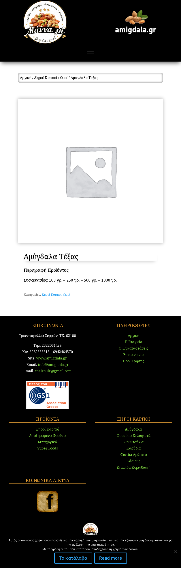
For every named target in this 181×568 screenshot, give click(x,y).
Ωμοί (64, 77)
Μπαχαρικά (47, 442)
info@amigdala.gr (53, 364)
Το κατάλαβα (73, 558)
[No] (175, 551)
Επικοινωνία (133, 354)
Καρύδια (133, 448)
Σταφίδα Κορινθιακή (134, 467)
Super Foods (47, 448)
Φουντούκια (133, 442)
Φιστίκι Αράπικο (133, 454)
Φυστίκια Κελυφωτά (134, 435)
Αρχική (25, 77)
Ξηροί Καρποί (45, 77)
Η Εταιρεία (133, 341)
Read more (110, 558)
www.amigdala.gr (51, 358)
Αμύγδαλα (133, 429)
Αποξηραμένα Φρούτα (47, 435)
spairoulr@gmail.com (53, 371)
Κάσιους (133, 461)
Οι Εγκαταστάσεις (133, 348)
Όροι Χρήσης (133, 361)
